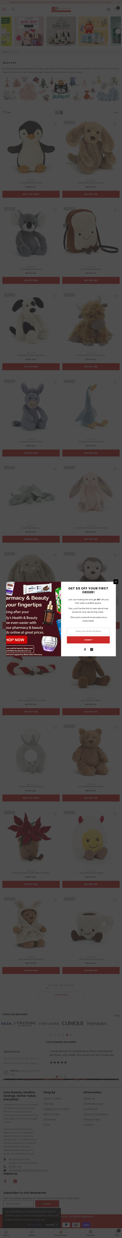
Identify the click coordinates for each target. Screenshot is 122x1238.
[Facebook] (85, 649)
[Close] (116, 581)
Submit (88, 640)
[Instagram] (91, 649)
